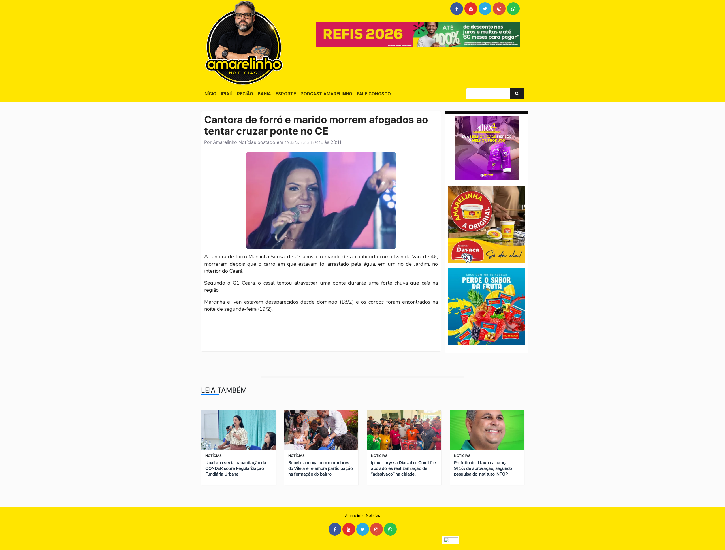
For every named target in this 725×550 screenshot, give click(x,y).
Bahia (264, 94)
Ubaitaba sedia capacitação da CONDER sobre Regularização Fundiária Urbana (235, 468)
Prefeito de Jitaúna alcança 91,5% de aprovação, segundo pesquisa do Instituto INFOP (483, 468)
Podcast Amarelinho (326, 94)
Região (245, 94)
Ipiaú (227, 94)
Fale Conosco (374, 94)
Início (209, 94)
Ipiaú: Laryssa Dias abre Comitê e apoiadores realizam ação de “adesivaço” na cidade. (403, 468)
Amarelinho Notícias (234, 142)
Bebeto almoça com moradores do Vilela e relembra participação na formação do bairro (320, 468)
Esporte (286, 94)
